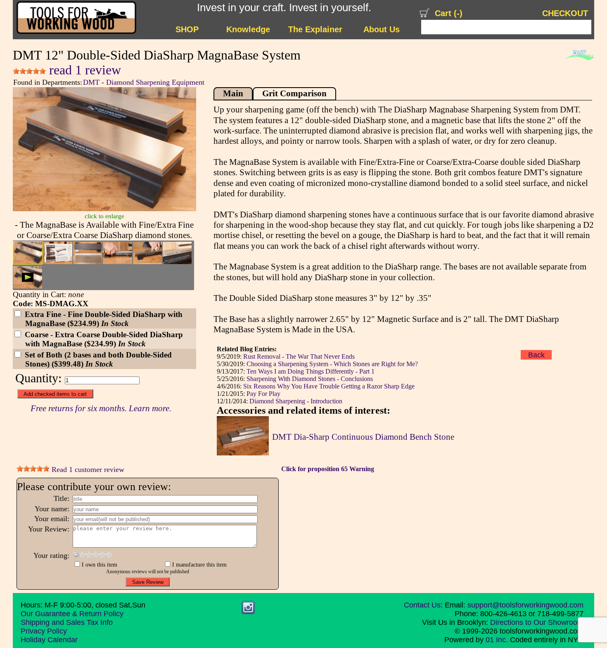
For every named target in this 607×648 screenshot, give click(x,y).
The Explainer (315, 29)
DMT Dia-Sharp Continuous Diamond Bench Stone (363, 436)
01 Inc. (497, 640)
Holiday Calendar (49, 640)
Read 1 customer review (87, 469)
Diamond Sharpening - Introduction (295, 401)
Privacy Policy (44, 631)
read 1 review (83, 70)
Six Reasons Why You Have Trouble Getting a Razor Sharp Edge (329, 386)
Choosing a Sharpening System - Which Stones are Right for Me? (332, 363)
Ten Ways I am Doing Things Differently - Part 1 (311, 371)
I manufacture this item (199, 564)
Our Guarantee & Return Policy (72, 614)
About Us (381, 29)
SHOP (187, 29)
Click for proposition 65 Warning (327, 468)
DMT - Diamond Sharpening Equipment (143, 82)
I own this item (99, 564)
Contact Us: (423, 605)
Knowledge (248, 29)
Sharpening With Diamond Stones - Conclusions (310, 378)
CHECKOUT (565, 13)
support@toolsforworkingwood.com (525, 605)
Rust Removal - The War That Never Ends (299, 356)
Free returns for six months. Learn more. (101, 408)
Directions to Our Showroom (536, 622)
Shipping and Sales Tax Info (67, 622)
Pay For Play (263, 393)
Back (536, 354)
